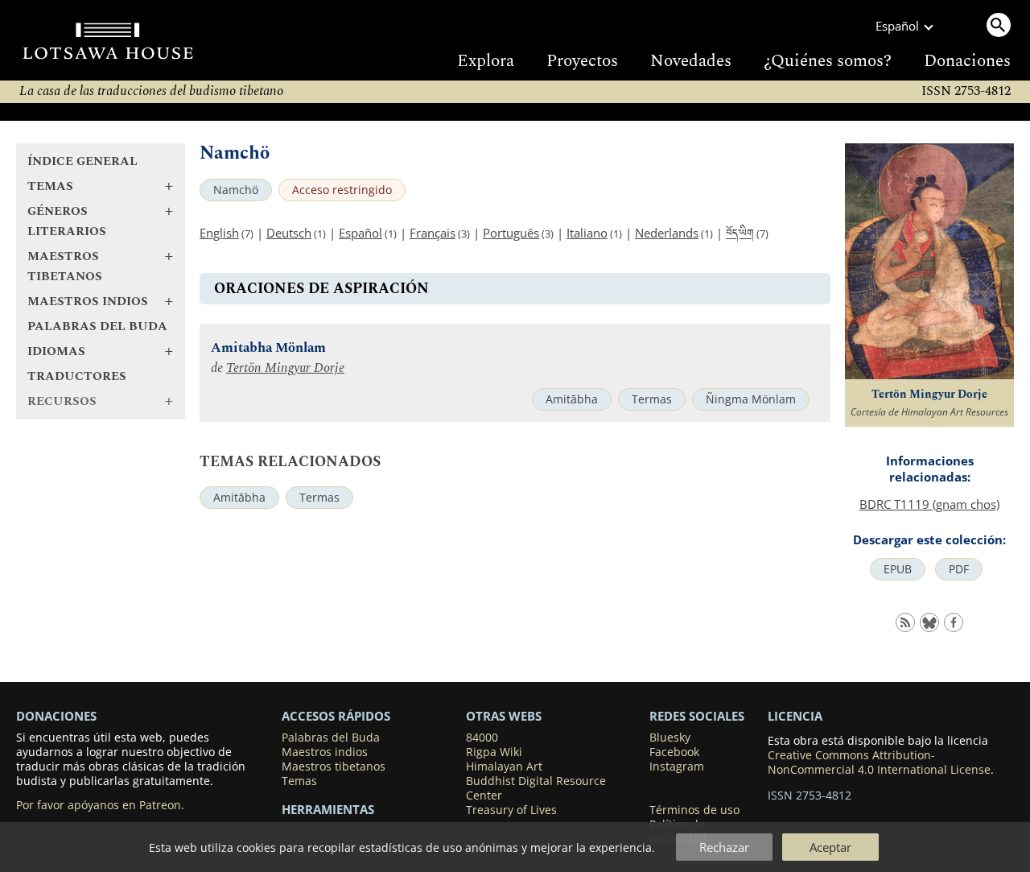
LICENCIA (795, 716)
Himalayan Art (504, 766)
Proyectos (582, 61)
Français (432, 233)
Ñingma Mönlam (751, 399)
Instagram (676, 766)
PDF (959, 569)
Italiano (587, 233)
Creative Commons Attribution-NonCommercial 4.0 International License (879, 762)
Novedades (690, 61)
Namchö (235, 190)
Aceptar (830, 847)
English (219, 233)
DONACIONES (56, 716)
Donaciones (967, 61)
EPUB (898, 569)
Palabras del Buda (97, 326)
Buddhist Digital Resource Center (536, 788)
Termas (652, 399)
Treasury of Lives (511, 810)
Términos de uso (694, 810)
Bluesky (669, 737)
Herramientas (328, 809)
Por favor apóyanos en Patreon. (100, 805)
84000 (482, 737)
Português (511, 233)
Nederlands (666, 233)
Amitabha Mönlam (268, 348)
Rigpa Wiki (494, 752)
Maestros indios (325, 752)
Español (360, 233)
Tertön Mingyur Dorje (285, 368)
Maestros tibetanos (333, 766)
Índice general (82, 161)
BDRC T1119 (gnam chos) (929, 504)
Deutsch (288, 233)
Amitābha (572, 399)
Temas (299, 781)
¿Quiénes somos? (828, 61)
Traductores (76, 376)
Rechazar (724, 847)
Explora (485, 61)
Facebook (674, 752)
